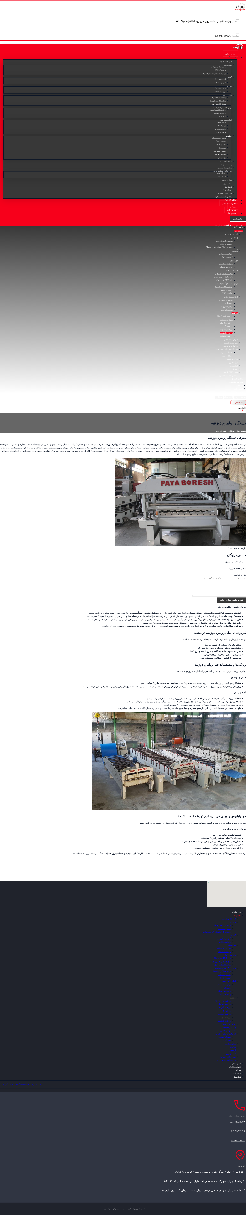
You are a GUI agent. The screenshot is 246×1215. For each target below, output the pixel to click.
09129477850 (238, 1131)
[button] (237, 397)
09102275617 (238, 1140)
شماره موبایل (237, 568)
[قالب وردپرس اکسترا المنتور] (240, 10)
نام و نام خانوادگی (235, 562)
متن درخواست (240, 575)
